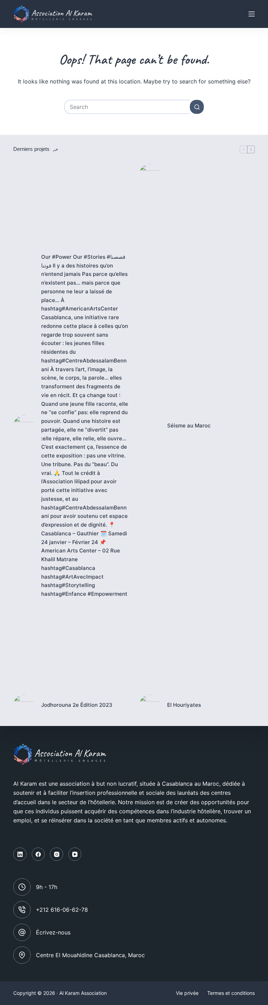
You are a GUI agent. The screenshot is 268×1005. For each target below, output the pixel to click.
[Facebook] (38, 854)
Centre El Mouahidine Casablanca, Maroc (90, 955)
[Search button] (197, 107)
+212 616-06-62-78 (62, 909)
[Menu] (251, 14)
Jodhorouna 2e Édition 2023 (76, 705)
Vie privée (187, 993)
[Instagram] (56, 854)
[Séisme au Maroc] (149, 426)
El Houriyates (184, 705)
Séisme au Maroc (189, 425)
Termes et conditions (231, 993)
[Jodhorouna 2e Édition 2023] (23, 705)
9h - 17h (46, 886)
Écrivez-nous (53, 932)
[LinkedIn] (20, 854)
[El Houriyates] (149, 705)
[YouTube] (75, 854)
